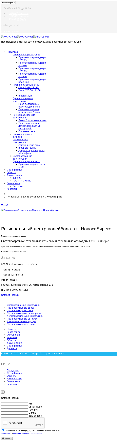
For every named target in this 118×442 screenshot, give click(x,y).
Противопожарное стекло (26, 161)
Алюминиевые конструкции (20, 141)
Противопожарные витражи (22, 318)
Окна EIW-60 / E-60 (29, 90)
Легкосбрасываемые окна (32, 120)
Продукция (13, 51)
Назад (4, 204)
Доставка (18, 186)
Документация (14, 175)
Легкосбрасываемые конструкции (24, 116)
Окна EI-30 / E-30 (28, 87)
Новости (11, 329)
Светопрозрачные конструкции (23, 305)
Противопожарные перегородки (23, 100)
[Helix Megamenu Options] (2, 46)
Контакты (12, 189)
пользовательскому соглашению (27, 433)
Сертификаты (14, 169)
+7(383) (18, 16)
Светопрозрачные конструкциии (22, 157)
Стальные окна (26, 131)
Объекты (11, 172)
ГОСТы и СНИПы (22, 180)
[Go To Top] (1, 389)
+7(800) (18, 13)
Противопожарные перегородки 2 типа (29, 111)
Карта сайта (13, 332)
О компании (13, 183)
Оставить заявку (10, 31)
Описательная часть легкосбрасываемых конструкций (29, 126)
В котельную (25, 95)
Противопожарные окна (26, 84)
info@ (17, 19)
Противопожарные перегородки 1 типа (29, 105)
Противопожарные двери (26, 54)
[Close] (2, 357)
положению (6, 433)
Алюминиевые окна (29, 145)
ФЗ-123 (17, 178)
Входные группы (27, 147)
